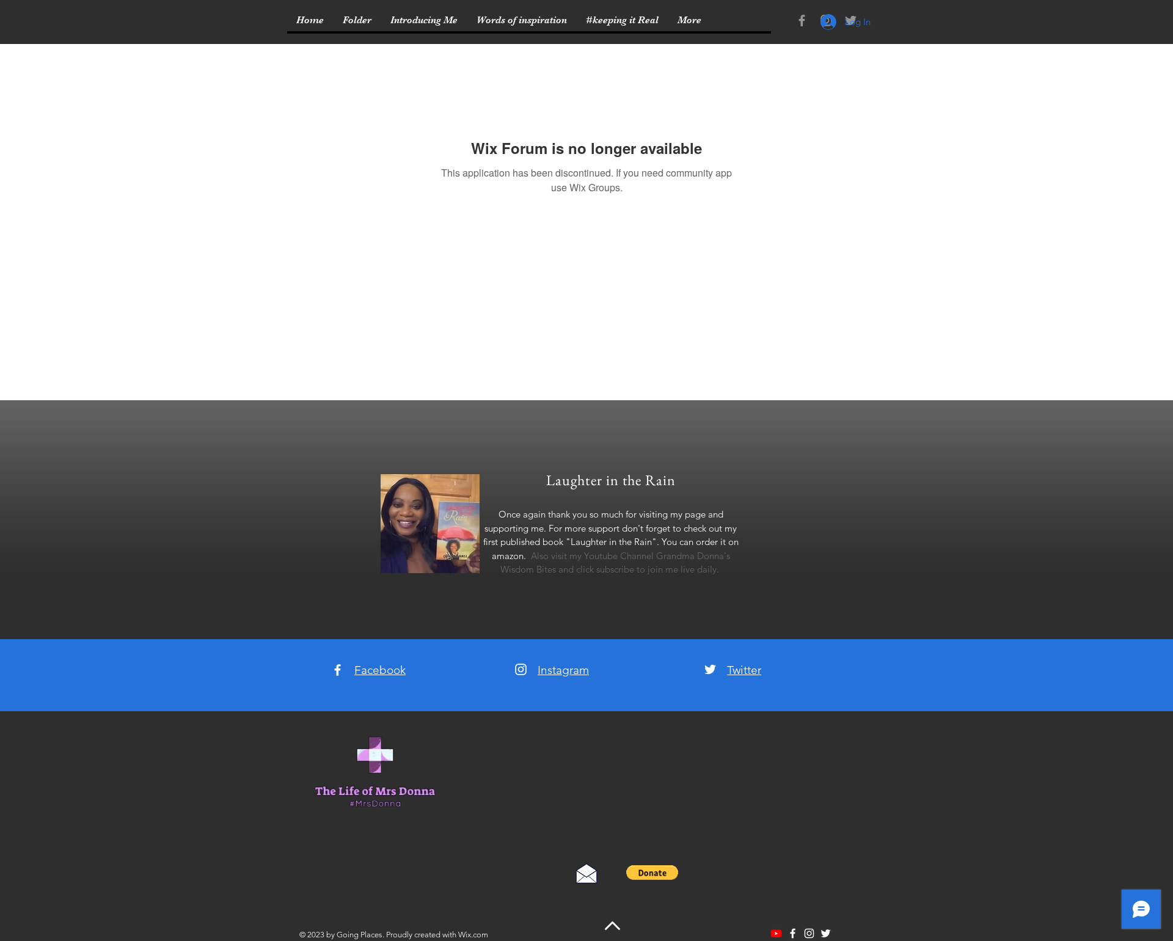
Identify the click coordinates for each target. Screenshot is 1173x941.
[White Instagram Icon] (520, 669)
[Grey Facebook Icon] (801, 20)
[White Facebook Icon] (337, 670)
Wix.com (473, 934)
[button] (652, 872)
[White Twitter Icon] (710, 669)
